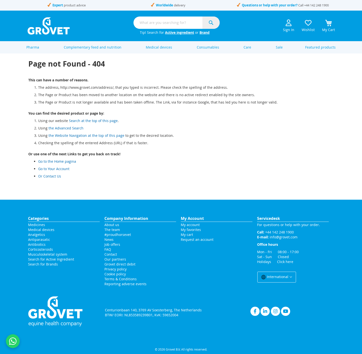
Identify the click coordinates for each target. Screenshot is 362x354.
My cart (187, 234)
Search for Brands (43, 264)
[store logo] (48, 26)
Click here (285, 261)
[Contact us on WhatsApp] (13, 341)
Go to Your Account (53, 168)
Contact (111, 254)
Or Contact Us (49, 176)
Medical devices (41, 229)
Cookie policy (115, 274)
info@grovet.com (283, 237)
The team (112, 229)
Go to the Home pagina (57, 161)
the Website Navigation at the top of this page (86, 135)
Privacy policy (115, 269)
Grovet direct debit (119, 264)
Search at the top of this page (93, 120)
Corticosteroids (40, 249)
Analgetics (36, 234)
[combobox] (176, 23)
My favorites (191, 229)
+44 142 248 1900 (316, 5)
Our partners (115, 259)
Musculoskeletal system (47, 254)
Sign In (288, 29)
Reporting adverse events (125, 284)
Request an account (197, 239)
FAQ (107, 249)
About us (111, 224)
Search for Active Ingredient (51, 259)
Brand (204, 32)
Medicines (36, 224)
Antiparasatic (39, 239)
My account (190, 224)
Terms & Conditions (120, 279)
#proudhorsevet (117, 234)
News (109, 239)
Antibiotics (37, 244)
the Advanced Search (66, 128)
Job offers (112, 244)
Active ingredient (179, 32)
